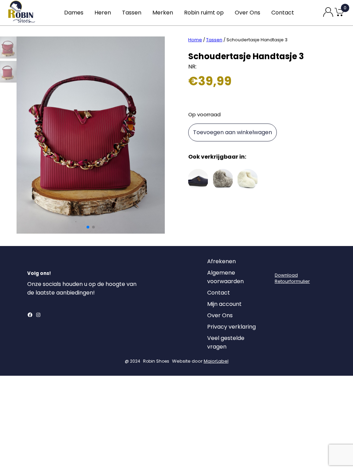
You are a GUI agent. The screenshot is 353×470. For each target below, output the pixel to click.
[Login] (281, 263)
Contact (282, 13)
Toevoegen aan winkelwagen (232, 132)
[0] (339, 16)
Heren (102, 13)
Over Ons (247, 13)
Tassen (131, 13)
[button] (88, 227)
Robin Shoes (156, 361)
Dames (73, 13)
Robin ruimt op (204, 13)
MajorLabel (216, 361)
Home (195, 39)
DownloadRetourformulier (292, 278)
